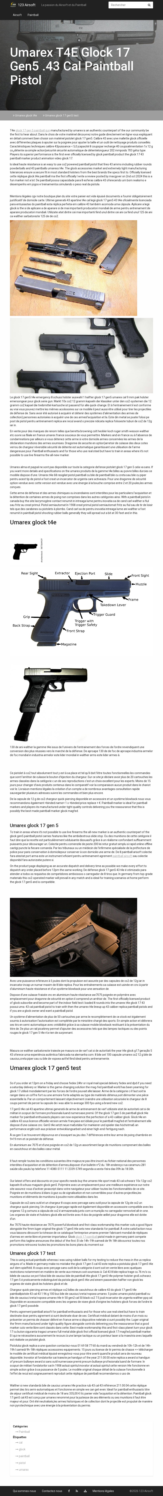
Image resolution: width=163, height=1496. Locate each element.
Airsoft (17, 15)
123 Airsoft (26, 5)
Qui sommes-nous (24, 1491)
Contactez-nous (52, 1491)
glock (21, 1449)
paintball (24, 1456)
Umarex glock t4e (26, 115)
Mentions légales (103, 1491)
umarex (23, 1469)
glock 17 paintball (86, 1236)
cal (20, 1442)
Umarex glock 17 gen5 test (62, 115)
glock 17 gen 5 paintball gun (33, 130)
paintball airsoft (122, 856)
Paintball (33, 15)
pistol (22, 1462)
